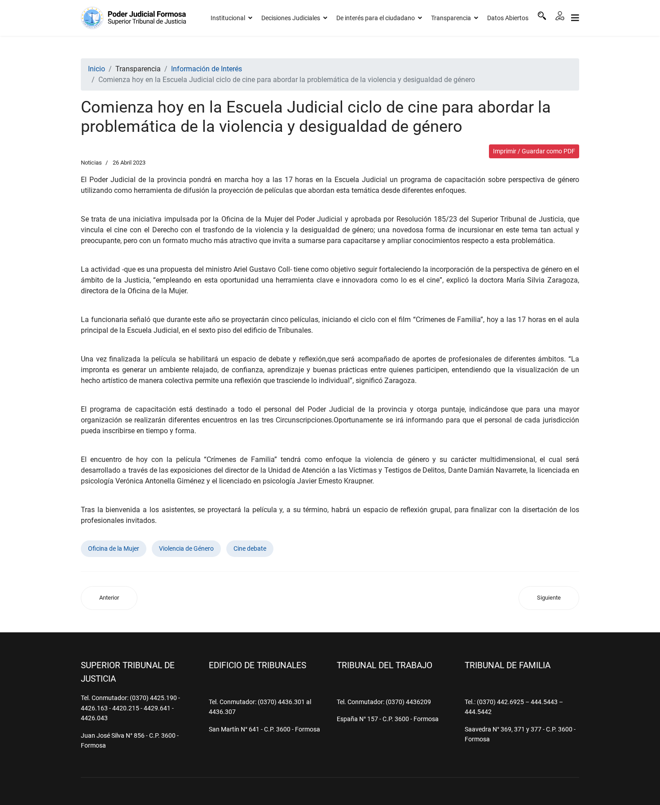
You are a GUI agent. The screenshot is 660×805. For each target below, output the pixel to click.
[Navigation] (575, 18)
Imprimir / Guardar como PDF (534, 151)
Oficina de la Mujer (113, 548)
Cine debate (249, 548)
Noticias (91, 162)
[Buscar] (542, 15)
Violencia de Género (186, 548)
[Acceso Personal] (560, 15)
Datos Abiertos (507, 18)
